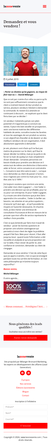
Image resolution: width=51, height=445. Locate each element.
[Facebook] (22, 373)
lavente (12, 6)
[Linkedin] (28, 373)
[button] (44, 6)
